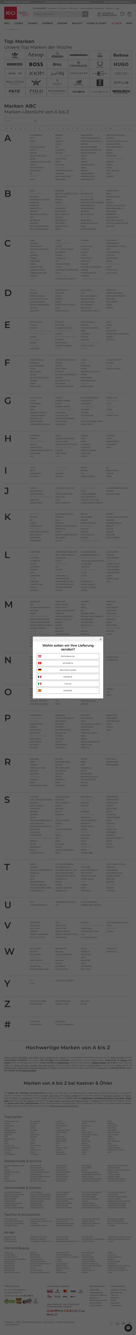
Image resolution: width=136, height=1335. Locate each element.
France (67, 677)
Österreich (68, 656)
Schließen (100, 639)
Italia (68, 684)
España (68, 690)
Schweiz (68, 663)
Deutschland (68, 670)
